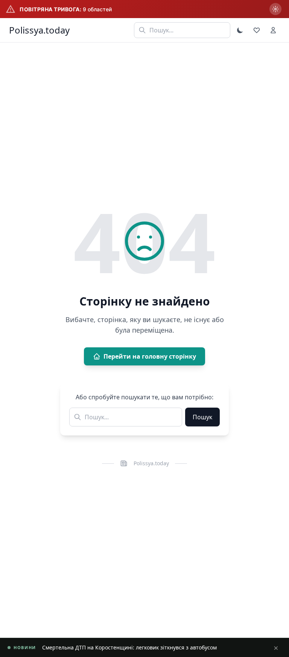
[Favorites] (256, 30)
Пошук (202, 417)
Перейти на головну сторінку (149, 356)
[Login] (273, 30)
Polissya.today (39, 30)
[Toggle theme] (240, 30)
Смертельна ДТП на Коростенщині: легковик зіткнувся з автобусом (129, 647)
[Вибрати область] (275, 9)
